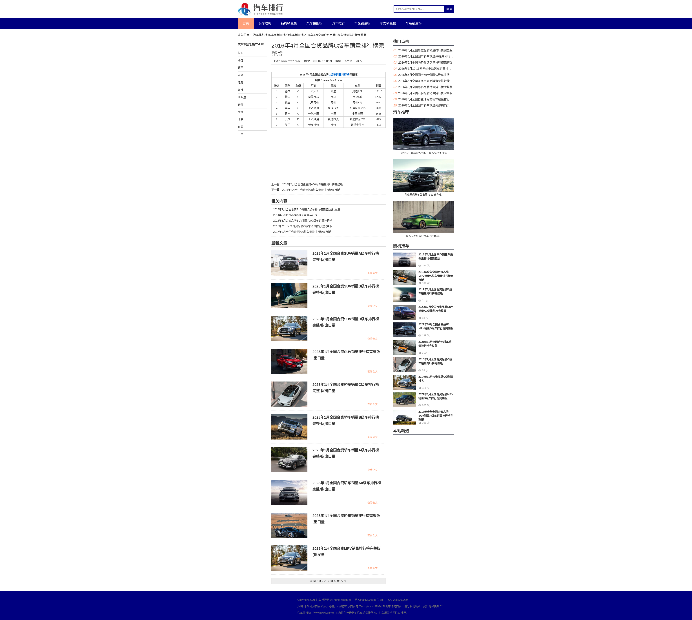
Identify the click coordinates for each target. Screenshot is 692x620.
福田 (240, 67)
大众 (240, 111)
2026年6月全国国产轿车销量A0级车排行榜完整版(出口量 (434, 56)
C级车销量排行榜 (339, 74)
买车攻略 (264, 23)
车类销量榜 (388, 23)
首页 (246, 23)
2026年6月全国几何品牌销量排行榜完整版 (425, 93)
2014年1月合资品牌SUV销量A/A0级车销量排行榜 (302, 220)
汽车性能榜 (314, 23)
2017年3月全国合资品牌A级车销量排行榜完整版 (302, 231)
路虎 (240, 60)
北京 (240, 119)
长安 (240, 52)
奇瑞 (240, 104)
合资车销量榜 (294, 35)
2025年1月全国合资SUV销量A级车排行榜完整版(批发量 (306, 209)
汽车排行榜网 (261, 35)
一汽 (240, 134)
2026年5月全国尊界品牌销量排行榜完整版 (425, 87)
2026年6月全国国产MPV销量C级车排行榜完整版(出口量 (434, 74)
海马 (240, 75)
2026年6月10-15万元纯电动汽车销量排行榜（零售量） (433, 68)
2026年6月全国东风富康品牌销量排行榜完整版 (428, 80)
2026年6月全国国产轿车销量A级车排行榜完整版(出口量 (434, 105)
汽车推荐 (338, 23)
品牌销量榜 (289, 23)
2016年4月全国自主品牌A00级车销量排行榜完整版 (312, 184)
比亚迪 (242, 97)
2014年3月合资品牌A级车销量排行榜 (295, 215)
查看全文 (372, 273)
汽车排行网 (258, 606)
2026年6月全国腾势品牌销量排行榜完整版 (425, 62)
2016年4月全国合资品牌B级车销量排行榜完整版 (311, 189)
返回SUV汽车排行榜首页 (328, 581)
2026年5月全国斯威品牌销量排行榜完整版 (425, 50)
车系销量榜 (413, 23)
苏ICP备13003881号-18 (369, 599)
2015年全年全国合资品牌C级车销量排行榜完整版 (302, 226)
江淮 (240, 89)
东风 (240, 126)
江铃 (240, 82)
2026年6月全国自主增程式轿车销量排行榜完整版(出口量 (434, 99)
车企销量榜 (362, 23)
